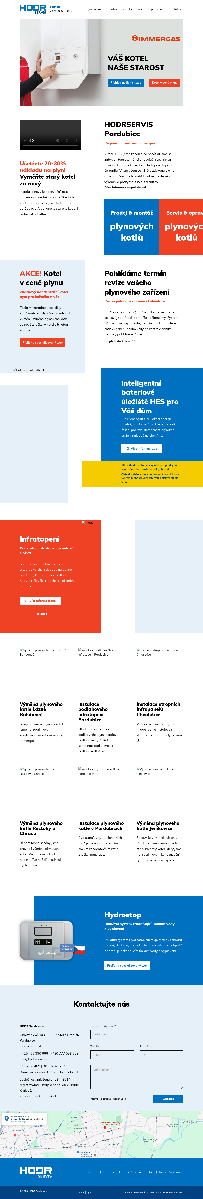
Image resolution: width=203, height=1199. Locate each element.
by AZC (91, 1192)
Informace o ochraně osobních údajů (108, 1099)
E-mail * (145, 1046)
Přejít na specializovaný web (42, 342)
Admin (81, 1192)
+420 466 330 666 (62, 9)
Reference (136, 9)
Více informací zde (144, 448)
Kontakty (175, 9)
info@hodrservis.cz (34, 1059)
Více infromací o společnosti (125, 187)
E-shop (42, 613)
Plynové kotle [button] (95, 9)
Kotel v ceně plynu (165, 82)
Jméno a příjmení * (103, 1026)
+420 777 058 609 (64, 1053)
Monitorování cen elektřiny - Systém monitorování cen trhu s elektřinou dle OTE (151, 478)
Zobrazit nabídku (33, 214)
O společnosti (156, 9)
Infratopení (117, 9)
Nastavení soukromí (173, 1192)
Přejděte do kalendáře (120, 341)
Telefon (95, 1046)
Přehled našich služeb (125, 82)
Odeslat (168, 1098)
